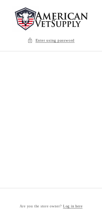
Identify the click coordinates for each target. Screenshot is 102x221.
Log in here (72, 206)
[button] (51, 40)
